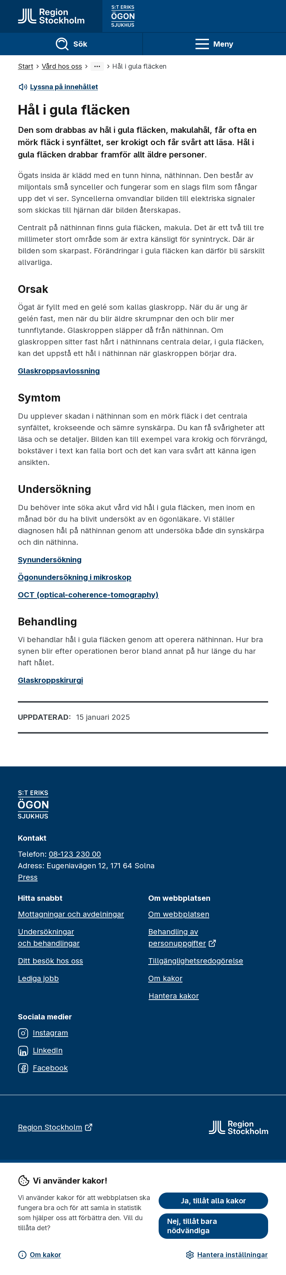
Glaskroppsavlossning (59, 370)
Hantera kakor (174, 995)
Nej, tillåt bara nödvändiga (192, 1226)
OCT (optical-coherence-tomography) (88, 594)
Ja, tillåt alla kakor (213, 1200)
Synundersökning (50, 559)
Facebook (50, 1067)
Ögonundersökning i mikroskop (74, 577)
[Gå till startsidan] (51, 16)
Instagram (50, 1032)
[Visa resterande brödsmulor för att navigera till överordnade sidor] (97, 66)
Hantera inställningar (232, 1255)
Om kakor (45, 1255)
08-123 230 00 (75, 854)
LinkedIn (48, 1050)
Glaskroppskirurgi (50, 680)
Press (28, 877)
